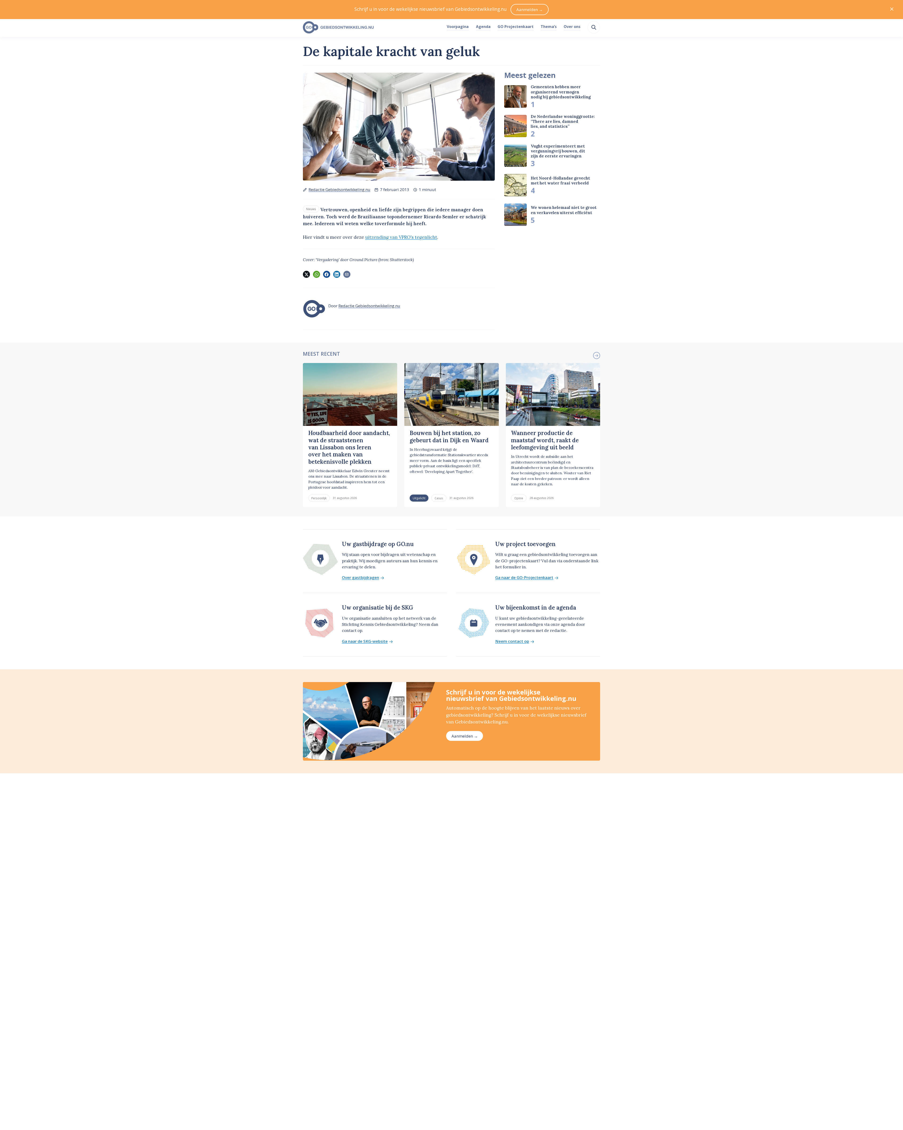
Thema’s (549, 26)
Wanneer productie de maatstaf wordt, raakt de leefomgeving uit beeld (545, 440)
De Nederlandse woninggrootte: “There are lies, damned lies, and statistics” (563, 121)
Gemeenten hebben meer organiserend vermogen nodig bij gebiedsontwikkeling (561, 92)
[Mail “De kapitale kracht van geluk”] (346, 274)
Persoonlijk (318, 498)
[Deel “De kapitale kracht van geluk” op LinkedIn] (336, 274)
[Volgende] (596, 355)
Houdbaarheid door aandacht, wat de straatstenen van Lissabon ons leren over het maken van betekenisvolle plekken (349, 447)
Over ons (572, 26)
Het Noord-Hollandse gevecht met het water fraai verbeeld (560, 181)
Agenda (483, 26)
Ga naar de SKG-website (365, 641)
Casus (439, 498)
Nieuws (311, 209)
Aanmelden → (465, 736)
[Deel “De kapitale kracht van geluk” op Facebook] (326, 274)
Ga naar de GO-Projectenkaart (524, 577)
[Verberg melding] (892, 9)
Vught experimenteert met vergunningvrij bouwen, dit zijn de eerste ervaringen (558, 151)
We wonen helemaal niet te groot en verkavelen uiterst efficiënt (564, 210)
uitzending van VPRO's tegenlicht (401, 237)
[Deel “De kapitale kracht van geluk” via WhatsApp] (316, 274)
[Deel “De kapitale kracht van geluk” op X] (306, 274)
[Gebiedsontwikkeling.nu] (372, 27)
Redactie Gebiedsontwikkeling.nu (339, 189)
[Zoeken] (593, 27)
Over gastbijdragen (360, 577)
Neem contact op (512, 641)
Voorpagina (458, 26)
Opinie (518, 498)
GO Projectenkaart (516, 26)
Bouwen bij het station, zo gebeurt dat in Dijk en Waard (449, 436)
